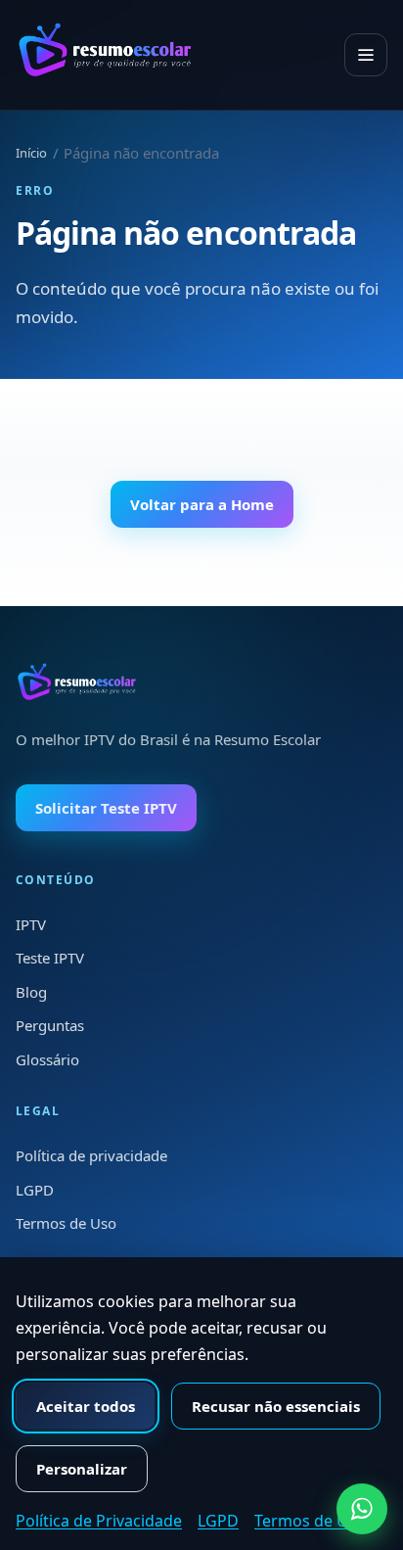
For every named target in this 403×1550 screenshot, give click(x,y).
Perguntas (50, 1025)
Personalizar (81, 1469)
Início (31, 153)
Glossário (47, 1059)
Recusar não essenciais (276, 1406)
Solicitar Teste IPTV (106, 808)
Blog (31, 992)
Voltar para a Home (202, 504)
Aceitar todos (85, 1406)
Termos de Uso (66, 1223)
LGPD (35, 1189)
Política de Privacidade (99, 1520)
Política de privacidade (91, 1155)
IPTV (31, 924)
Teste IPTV (50, 957)
